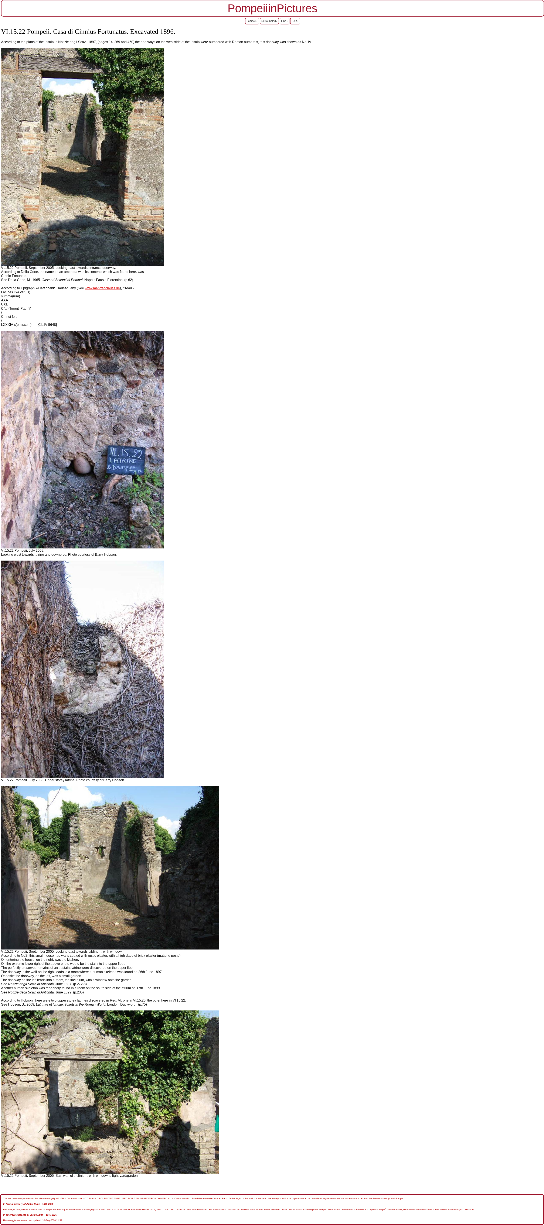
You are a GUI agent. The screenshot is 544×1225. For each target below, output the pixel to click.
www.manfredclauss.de (102, 288)
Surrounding (268, 21)
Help (294, 21)
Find (283, 21)
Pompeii (251, 21)
